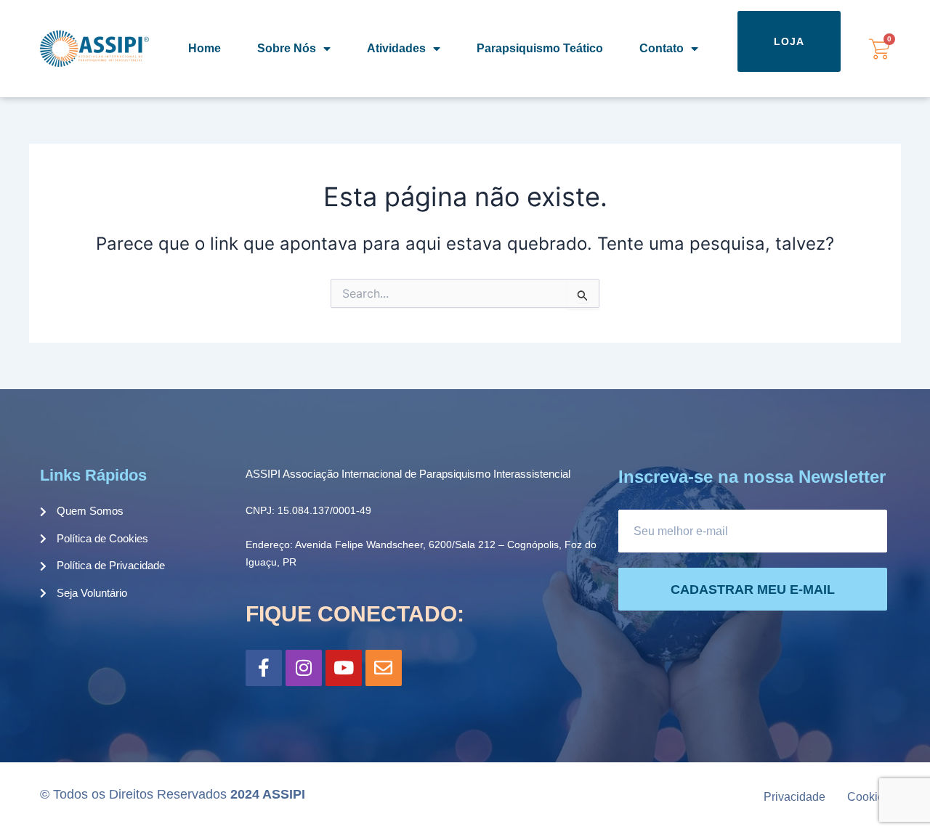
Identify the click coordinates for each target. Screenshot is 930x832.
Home (204, 48)
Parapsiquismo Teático (540, 48)
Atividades (396, 48)
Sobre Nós (286, 48)
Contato (661, 48)
